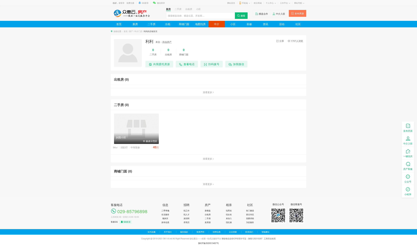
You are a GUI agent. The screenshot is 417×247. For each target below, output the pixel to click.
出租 (167, 24)
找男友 (229, 210)
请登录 (121, 2)
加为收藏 (151, 231)
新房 (135, 24)
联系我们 (249, 231)
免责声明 (200, 231)
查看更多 (207, 92)
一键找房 (407, 156)
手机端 (245, 2)
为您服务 (250, 222)
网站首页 (231, 2)
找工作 (186, 210)
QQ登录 (145, 2)
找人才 (186, 214)
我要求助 (250, 218)
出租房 (208, 214)
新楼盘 (208, 210)
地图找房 (200, 24)
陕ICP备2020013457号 (208, 243)
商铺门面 (184, 24)
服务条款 (184, 231)
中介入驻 (280, 13)
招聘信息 (217, 231)
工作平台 (284, 2)
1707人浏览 (297, 40)
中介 (216, 24)
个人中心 (270, 2)
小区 (233, 24)
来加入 (229, 218)
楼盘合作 (263, 13)
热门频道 (250, 210)
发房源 (208, 222)
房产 (131, 31)
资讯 (265, 24)
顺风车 (165, 218)
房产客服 (407, 168)
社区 (298, 24)
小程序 (407, 194)
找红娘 (229, 222)
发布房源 (299, 13)
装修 (249, 24)
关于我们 (168, 231)
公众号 (407, 181)
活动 (281, 24)
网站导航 (298, 2)
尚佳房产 (167, 41)
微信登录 (161, 2)
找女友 (229, 214)
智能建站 (265, 231)
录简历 (186, 222)
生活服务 (165, 214)
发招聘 (186, 218)
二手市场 (165, 210)
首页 (119, 24)
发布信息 (165, 222)
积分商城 (258, 2)
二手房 (151, 24)
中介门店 (138, 31)
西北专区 (250, 214)
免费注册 (130, 2)
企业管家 (233, 231)
